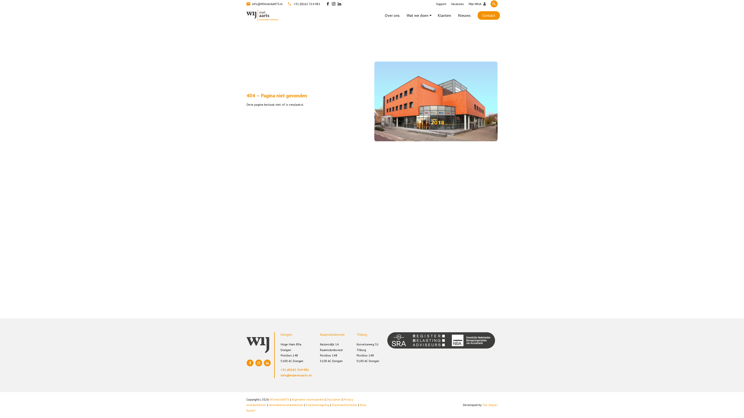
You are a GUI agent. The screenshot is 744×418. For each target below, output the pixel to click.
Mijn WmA (474, 4)
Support (441, 4)
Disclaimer (333, 399)
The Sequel (490, 405)
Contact (488, 15)
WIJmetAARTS (279, 399)
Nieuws (464, 15)
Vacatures (457, 4)
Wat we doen (417, 15)
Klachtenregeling (317, 405)
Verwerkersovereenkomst (286, 405)
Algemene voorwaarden (308, 399)
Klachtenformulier (344, 405)
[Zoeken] (494, 3)
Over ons (392, 15)
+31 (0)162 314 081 (307, 4)
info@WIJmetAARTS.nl (267, 4)
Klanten (444, 15)
